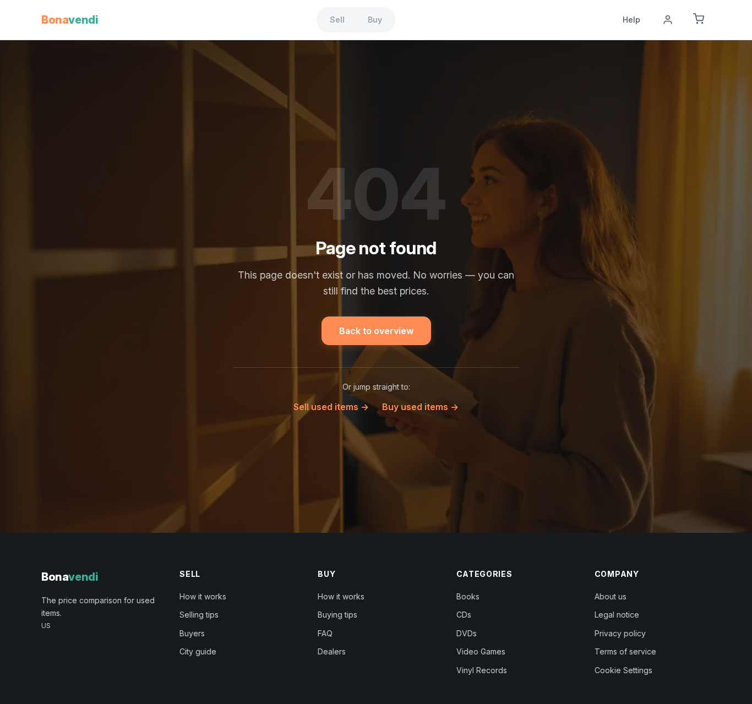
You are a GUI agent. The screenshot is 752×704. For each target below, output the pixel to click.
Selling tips (199, 614)
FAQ (325, 633)
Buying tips (337, 614)
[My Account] (668, 20)
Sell (337, 19)
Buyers (192, 633)
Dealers (332, 651)
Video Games (480, 651)
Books (467, 596)
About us (610, 596)
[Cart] (698, 20)
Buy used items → (420, 406)
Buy (375, 19)
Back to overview (376, 330)
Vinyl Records (481, 670)
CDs (463, 614)
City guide (197, 651)
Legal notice (617, 614)
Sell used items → (331, 406)
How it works (202, 596)
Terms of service (625, 651)
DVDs (466, 633)
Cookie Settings (623, 670)
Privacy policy (620, 633)
